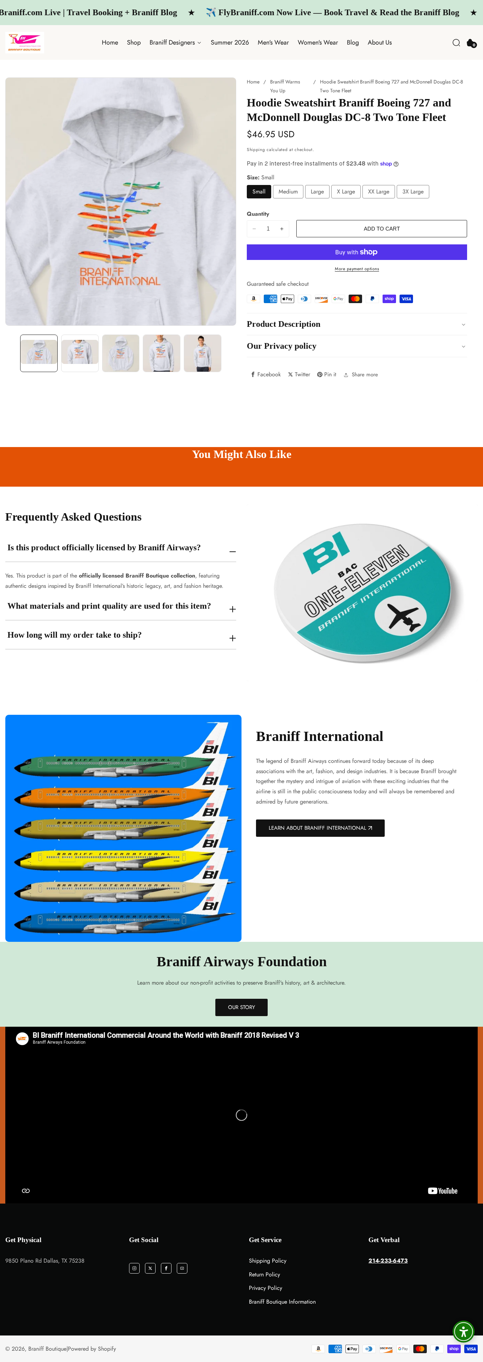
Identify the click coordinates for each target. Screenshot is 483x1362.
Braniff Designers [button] (173, 42)
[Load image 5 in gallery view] (202, 353)
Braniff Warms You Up (285, 86)
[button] (456, 43)
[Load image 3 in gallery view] (121, 353)
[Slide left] (11, 353)
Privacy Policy (265, 1288)
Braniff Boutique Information (282, 1302)
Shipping (256, 149)
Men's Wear (273, 42)
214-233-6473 (388, 1261)
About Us (380, 42)
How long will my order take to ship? (74, 634)
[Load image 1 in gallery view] (39, 353)
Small (259, 191)
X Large (346, 191)
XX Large (378, 191)
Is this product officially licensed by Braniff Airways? (104, 547)
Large (317, 191)
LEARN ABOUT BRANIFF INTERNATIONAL (317, 828)
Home (110, 42)
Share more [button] (365, 374)
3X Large (413, 191)
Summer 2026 (230, 42)
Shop (134, 42)
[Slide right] (229, 353)
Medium (288, 191)
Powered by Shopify (92, 1349)
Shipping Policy (267, 1261)
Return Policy (264, 1274)
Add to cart (382, 229)
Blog (353, 42)
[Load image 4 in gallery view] (161, 353)
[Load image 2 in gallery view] (80, 353)
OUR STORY (241, 1007)
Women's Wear (318, 42)
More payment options (357, 269)
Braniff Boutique (47, 1349)
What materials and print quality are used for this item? (109, 605)
